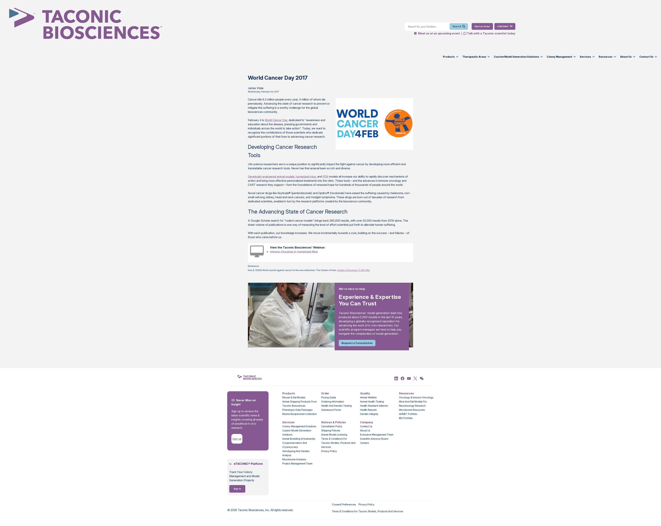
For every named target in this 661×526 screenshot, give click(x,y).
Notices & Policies (333, 422)
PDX (325, 176)
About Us (626, 56)
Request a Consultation (357, 343)
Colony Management (559, 56)
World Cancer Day (276, 120)
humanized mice (306, 176)
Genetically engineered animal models (271, 176)
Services (585, 56)
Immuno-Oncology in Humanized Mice (294, 251)
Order (325, 393)
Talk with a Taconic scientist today (491, 33)
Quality (365, 393)
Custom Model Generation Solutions (516, 56)
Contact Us (646, 56)
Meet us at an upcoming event (438, 33)
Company (366, 422)
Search (457, 26)
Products (449, 56)
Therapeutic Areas (474, 56)
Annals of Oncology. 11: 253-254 (353, 270)
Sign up (237, 438)
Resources (605, 56)
